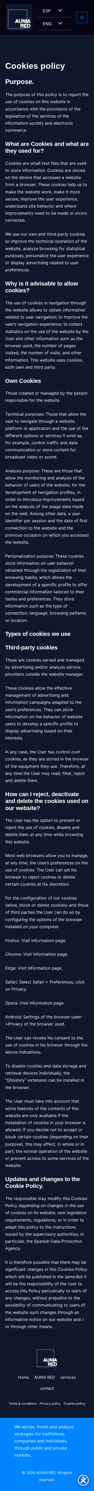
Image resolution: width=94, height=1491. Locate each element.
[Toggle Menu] (59, 10)
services (68, 1377)
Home (23, 1377)
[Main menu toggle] (82, 17)
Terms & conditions (23, 1403)
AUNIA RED (44, 1377)
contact (47, 1388)
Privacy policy (50, 1403)
